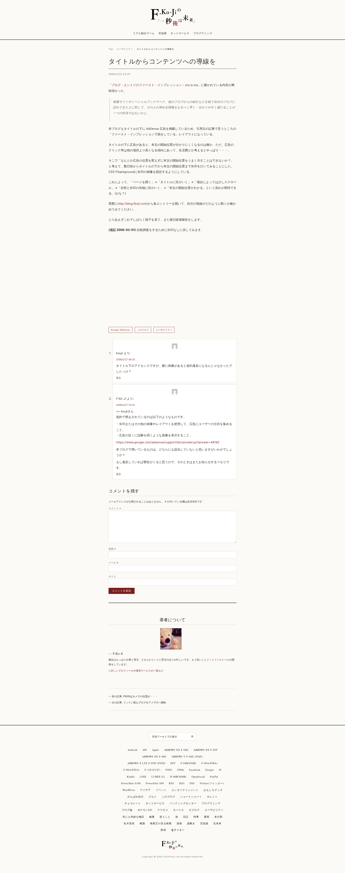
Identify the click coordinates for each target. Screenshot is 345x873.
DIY (173, 763)
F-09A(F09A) (131, 769)
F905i (168, 769)
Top (111, 49)
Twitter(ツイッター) (212, 783)
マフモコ (162, 810)
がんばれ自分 (135, 796)
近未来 (217, 823)
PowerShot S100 (131, 783)
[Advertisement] (172, 280)
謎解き (191, 823)
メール (113, 562)
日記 (185, 816)
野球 (163, 830)
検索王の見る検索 (161, 823)
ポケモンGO (144, 810)
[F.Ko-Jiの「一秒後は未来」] (172, 17)
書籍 (206, 816)
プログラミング (202, 33)
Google (209, 769)
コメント (115, 508)
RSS (171, 783)
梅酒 (142, 823)
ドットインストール (218, 659)
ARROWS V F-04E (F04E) (187, 756)
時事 (196, 816)
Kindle (131, 776)
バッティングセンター (183, 803)
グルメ (153, 796)
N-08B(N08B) (178, 776)
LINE (143, 776)
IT (220, 769)
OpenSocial (198, 776)
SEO (181, 783)
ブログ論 (127, 810)
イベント (161, 790)
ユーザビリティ (125, 49)
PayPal (214, 776)
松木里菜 (129, 823)
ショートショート (191, 796)
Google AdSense (120, 329)
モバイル (178, 810)
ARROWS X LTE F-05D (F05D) (146, 763)
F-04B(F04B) (188, 763)
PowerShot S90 (155, 783)
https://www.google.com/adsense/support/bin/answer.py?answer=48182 (167, 442)
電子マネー (178, 830)
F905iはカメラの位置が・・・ (140, 696)
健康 (152, 816)
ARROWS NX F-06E (154, 756)
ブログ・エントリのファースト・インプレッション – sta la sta (155, 85)
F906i (180, 769)
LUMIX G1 (158, 776)
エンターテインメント (185, 790)
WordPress (129, 790)
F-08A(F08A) (209, 763)
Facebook (194, 769)
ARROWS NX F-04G (176, 750)
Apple (155, 750)
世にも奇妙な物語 (133, 816)
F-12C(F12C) (152, 769)
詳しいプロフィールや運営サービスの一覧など (137, 670)
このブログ (143, 329)
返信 (118, 377)
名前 (112, 548)
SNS (192, 783)
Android (132, 750)
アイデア (145, 790)
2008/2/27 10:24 (125, 404)
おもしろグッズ (213, 790)
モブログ (194, 810)
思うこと (165, 816)
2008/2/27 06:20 (125, 359)
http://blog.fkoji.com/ (132, 203)
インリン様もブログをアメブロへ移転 (144, 702)
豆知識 (162, 33)
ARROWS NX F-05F (206, 750)
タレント (212, 796)
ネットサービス (180, 33)
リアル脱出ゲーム (144, 33)
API (144, 750)
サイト (112, 576)
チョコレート (133, 803)
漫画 (179, 823)
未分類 (218, 816)
